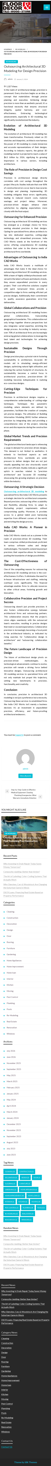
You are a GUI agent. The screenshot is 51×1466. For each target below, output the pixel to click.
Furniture (11, 948)
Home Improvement (15, 966)
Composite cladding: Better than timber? (21, 871)
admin (10, 79)
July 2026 (11, 1051)
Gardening (11, 954)
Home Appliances (14, 960)
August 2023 (12, 1142)
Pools (9, 1009)
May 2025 (11, 1075)
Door (9, 936)
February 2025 (13, 1087)
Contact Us (6, 1447)
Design (10, 930)
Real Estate (12, 1021)
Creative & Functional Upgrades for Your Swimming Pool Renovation (22, 839)
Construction (12, 918)
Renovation (12, 1027)
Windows (11, 1033)
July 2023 (11, 1148)
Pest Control (12, 997)
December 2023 (14, 1124)
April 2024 (11, 1106)
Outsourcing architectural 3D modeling (24, 491)
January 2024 (13, 1118)
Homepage (8, 49)
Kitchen (10, 985)
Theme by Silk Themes (25, 1462)
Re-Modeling (20, 49)
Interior (10, 979)
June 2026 (11, 1057)
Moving (10, 991)
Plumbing (11, 1003)
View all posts (25, 776)
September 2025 (14, 1069)
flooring (10, 942)
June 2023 (11, 1154)
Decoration (12, 924)
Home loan (11, 972)
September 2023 (14, 1136)
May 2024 (11, 1099)
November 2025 (14, 1063)
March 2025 (12, 1081)
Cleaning (10, 911)
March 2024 (12, 1112)
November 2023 (14, 1130)
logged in (19, 735)
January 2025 (13, 1093)
